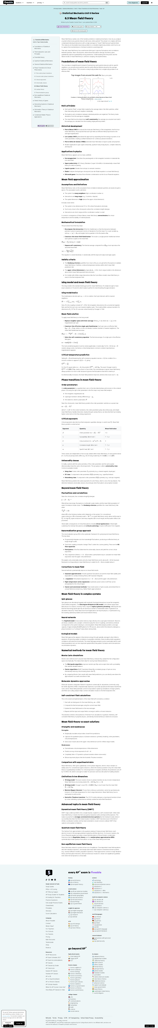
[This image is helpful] (109, 101)
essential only (8, 1023)
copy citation (90, 26)
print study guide (78, 26)
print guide (42, 125)
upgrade (144, 2)
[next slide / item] (112, 89)
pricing (39, 2)
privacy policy (6, 1016)
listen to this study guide (79, 31)
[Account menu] (151, 2)
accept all (19, 1023)
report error (50, 125)
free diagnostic (133, 2)
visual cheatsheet (64, 26)
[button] (90, 100)
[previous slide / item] (71, 89)
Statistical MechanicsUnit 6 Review (79, 13)
